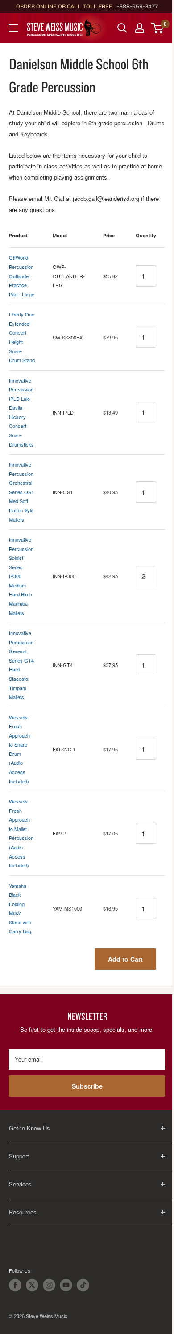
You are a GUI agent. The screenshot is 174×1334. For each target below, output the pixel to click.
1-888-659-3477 (136, 6)
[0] (157, 28)
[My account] (139, 28)
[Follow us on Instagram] (49, 1285)
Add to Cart (125, 959)
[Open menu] (13, 28)
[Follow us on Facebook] (15, 1285)
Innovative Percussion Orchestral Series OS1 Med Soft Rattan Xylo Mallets (21, 492)
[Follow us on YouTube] (66, 1285)
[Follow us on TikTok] (83, 1285)
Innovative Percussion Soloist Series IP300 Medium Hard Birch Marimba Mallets (21, 576)
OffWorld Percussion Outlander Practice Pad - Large (21, 275)
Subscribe (87, 1086)
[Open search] (122, 28)
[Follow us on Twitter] (32, 1285)
